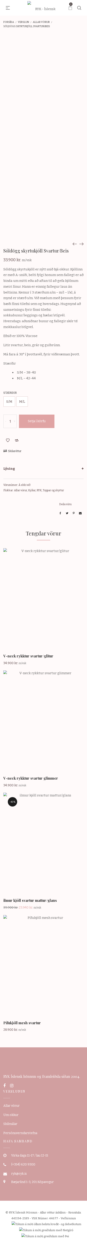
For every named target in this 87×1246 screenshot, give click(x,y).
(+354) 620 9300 (23, 1164)
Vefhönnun (68, 1218)
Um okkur (11, 1115)
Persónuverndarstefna (20, 1133)
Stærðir (10, 392)
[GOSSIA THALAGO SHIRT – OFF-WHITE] (81, 243)
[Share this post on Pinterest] (73, 513)
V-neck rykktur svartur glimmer (30, 778)
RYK (39, 490)
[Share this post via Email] (80, 513)
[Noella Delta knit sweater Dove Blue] (74, 243)
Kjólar (31, 490)
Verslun (23, 22)
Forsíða (8, 22)
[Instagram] (11, 1085)
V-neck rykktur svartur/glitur (28, 656)
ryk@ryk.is (19, 1174)
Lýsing (9, 469)
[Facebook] (4, 1085)
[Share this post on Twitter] (67, 513)
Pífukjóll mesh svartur (22, 1022)
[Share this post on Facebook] (60, 513)
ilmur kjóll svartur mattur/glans (30, 900)
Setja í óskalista (7, 440)
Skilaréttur (14, 451)
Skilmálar (10, 1124)
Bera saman (16, 440)
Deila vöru (65, 504)
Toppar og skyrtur (53, 490)
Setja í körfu (37, 421)
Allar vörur (41, 22)
